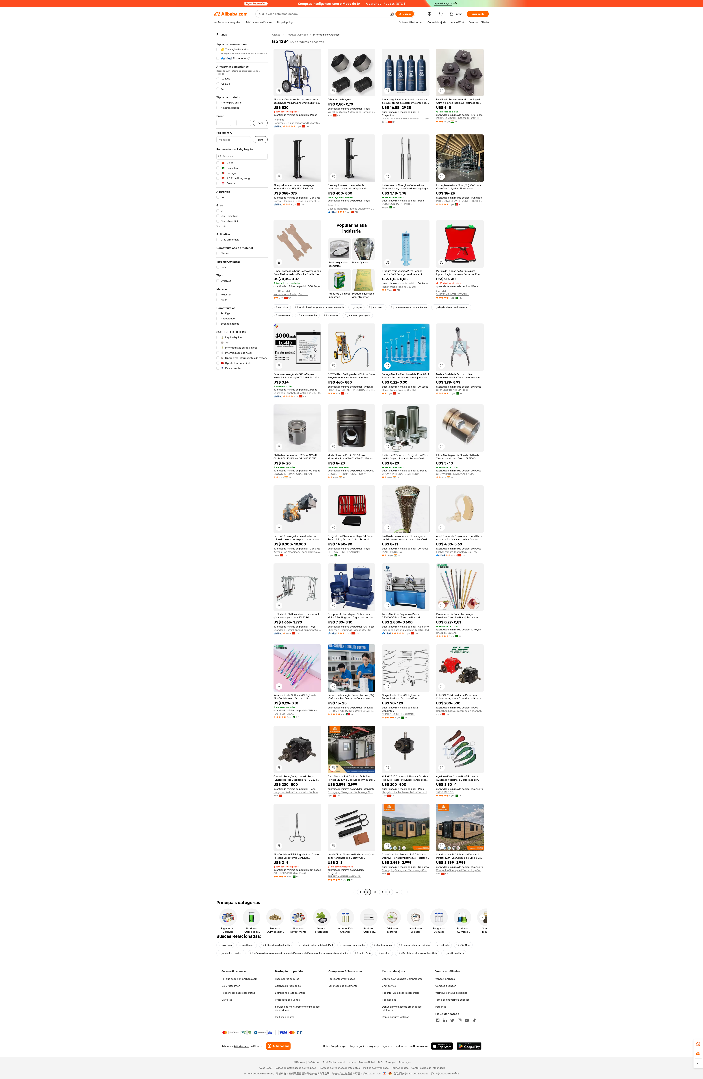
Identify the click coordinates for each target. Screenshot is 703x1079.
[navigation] (242, 464)
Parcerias (440, 1006)
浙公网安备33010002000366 (411, 1073)
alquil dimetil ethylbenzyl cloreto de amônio (321, 307)
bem (260, 123)
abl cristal (283, 307)
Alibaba (276, 34)
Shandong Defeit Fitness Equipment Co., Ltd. (297, 629)
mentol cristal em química (416, 945)
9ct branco (378, 307)
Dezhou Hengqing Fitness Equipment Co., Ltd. (297, 200)
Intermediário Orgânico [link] (326, 34)
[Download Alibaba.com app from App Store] (442, 1046)
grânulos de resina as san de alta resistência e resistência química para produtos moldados (301, 953)
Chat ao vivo (389, 985)
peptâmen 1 (248, 945)
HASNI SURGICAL (446, 632)
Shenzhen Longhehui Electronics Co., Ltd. (297, 392)
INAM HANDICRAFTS (394, 551)
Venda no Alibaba (445, 978)
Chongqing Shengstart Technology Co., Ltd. (351, 792)
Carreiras (227, 999)
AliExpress (299, 1062)
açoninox (385, 953)
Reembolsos (389, 999)
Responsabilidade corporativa (238, 992)
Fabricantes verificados (341, 978)
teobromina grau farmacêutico (411, 307)
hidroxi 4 (445, 945)
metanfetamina (309, 315)
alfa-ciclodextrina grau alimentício (419, 953)
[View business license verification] (384, 1073)
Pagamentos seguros (287, 978)
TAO (380, 1062)
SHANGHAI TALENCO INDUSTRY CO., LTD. (351, 389)
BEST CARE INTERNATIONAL (344, 551)
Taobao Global (367, 1062)
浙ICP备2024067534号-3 (445, 1073)
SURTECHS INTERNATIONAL (452, 294)
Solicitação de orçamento (343, 985)
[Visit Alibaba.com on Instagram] (459, 1020)
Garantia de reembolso (288, 985)
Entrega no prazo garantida (290, 992)
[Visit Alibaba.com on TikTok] (474, 1020)
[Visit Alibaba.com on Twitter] (452, 1020)
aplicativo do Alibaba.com (411, 1046)
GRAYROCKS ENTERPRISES (452, 389)
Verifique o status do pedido (451, 992)
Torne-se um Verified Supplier (452, 999)
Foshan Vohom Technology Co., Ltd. (456, 551)
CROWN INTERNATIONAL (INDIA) (293, 473)
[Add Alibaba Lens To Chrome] (278, 1046)
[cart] (441, 14)
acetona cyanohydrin (359, 315)
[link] (698, 1044)
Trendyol (390, 1062)
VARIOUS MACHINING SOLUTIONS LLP (458, 118)
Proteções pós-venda (287, 999)
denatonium (284, 315)
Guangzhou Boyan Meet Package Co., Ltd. (405, 118)
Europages (405, 1062)
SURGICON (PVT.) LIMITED (397, 203)
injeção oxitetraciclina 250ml (318, 945)
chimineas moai (384, 945)
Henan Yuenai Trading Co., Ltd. (291, 294)
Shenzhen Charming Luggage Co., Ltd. (349, 629)
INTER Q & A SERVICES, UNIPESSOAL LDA (460, 200)
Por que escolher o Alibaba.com (239, 978)
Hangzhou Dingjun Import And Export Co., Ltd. (297, 122)
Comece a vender (445, 985)
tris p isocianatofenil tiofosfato (453, 307)
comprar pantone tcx (354, 945)
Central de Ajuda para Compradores (402, 978)
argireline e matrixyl (232, 953)
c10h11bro (465, 945)
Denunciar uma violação (395, 1016)
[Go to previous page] (353, 892)
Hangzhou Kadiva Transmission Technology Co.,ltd (460, 710)
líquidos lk (333, 315)
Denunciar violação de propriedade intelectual (402, 1008)
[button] (392, 14)
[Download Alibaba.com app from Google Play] (469, 1046)
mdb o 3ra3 (365, 953)
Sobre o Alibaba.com (234, 971)
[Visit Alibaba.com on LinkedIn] (445, 1020)
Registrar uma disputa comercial (400, 992)
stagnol (358, 307)
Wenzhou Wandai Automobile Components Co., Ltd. (351, 111)
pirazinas (227, 945)
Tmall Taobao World (334, 1062)
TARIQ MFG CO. (445, 792)
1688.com (313, 1062)
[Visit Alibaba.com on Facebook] (437, 1020)
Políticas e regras (284, 1016)
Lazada (352, 1062)
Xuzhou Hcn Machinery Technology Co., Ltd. (297, 551)
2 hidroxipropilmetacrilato (278, 945)
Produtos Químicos (297, 34)
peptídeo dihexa (455, 953)
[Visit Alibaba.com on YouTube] (467, 1020)
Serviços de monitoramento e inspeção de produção (297, 1008)
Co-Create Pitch (231, 985)
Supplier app (338, 1046)
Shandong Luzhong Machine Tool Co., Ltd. (405, 629)
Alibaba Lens (241, 1046)
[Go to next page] (404, 892)
